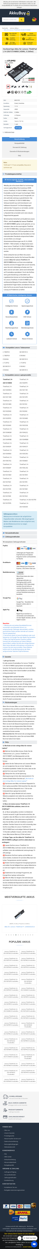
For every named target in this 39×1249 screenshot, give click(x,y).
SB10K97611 (7, 366)
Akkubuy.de (22, 1226)
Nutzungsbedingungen (11, 1144)
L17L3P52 (6, 363)
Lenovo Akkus (14, 28)
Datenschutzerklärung (11, 1141)
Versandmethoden (10, 1175)
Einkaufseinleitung (10, 1159)
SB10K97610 (24, 359)
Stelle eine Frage (9, 132)
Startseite (5, 28)
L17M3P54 (6, 355)
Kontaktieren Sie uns (10, 1187)
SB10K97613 (24, 370)
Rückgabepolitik (9, 1165)
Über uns (7, 1130)
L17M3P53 (6, 352)
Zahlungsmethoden (10, 1177)
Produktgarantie (9, 1136)
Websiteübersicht (9, 1147)
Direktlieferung (8, 1180)
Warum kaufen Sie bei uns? (12, 1138)
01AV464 (22, 355)
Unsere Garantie (9, 1133)
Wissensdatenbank (10, 1162)
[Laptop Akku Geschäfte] (19, 15)
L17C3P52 (23, 363)
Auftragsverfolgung (10, 1172)
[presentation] (19, 139)
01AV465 (6, 370)
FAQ (5, 1154)
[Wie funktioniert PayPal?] (20, 1221)
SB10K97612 (24, 352)
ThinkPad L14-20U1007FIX (28, 500)
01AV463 (22, 366)
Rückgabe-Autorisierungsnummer (14, 1190)
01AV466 (6, 359)
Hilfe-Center (8, 1157)
